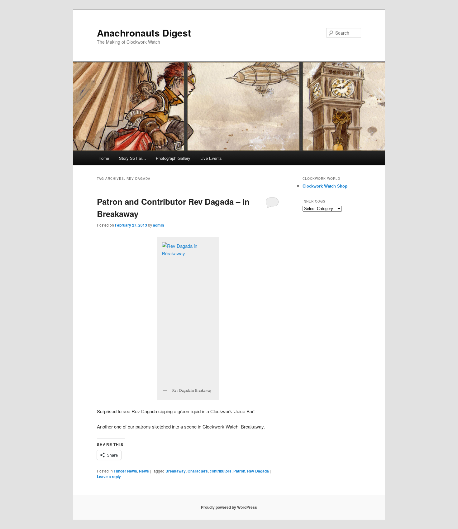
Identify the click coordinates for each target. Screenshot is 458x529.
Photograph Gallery (173, 158)
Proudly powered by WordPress (229, 507)
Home (103, 158)
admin (158, 225)
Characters (198, 471)
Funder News (125, 471)
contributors (220, 471)
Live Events (211, 158)
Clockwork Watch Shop (325, 186)
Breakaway (175, 471)
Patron (239, 471)
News (144, 471)
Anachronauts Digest (144, 32)
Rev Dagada (258, 471)
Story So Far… (132, 158)
